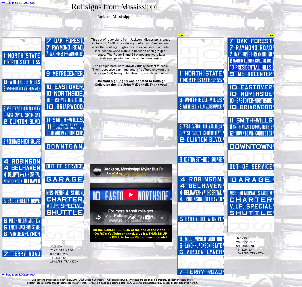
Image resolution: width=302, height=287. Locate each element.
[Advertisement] (130, 123)
